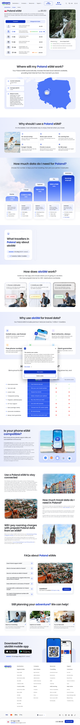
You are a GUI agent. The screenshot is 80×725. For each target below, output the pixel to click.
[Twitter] (63, 715)
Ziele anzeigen (48, 3)
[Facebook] (60, 715)
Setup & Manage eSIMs (71, 695)
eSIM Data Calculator (54, 695)
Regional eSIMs (21, 669)
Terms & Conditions (71, 680)
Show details (27, 366)
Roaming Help (52, 700)
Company (36, 666)
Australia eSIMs (20, 706)
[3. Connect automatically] (64, 294)
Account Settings (70, 692)
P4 (10, 83)
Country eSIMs (20, 686)
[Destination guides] (40, 620)
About (35, 686)
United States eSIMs (21, 689)
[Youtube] (69, 715)
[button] (25, 26)
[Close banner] (55, 348)
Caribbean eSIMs (20, 683)
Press (35, 695)
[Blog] (15, 620)
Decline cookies (40, 375)
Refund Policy (69, 678)
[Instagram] (72, 715)
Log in (68, 683)
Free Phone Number (37, 683)
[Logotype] (6, 3)
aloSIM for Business (37, 680)
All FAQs (68, 689)
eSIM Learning (53, 686)
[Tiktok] (75, 715)
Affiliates (35, 692)
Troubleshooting (70, 700)
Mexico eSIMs (19, 692)
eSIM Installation (37, 675)
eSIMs (51, 680)
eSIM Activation (37, 678)
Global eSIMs (19, 675)
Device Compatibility (54, 689)
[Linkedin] (66, 715)
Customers (70, 669)
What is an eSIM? (53, 692)
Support (69, 666)
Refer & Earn (36, 697)
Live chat (68, 672)
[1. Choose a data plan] (15, 294)
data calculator (66, 507)
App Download (36, 672)
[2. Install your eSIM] (40, 294)
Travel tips (52, 683)
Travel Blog (53, 669)
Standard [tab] (15, 21)
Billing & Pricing (70, 697)
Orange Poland (13, 82)
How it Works (37, 669)
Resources (52, 666)
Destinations (7, 7)
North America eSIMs (21, 678)
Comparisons (52, 678)
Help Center (70, 686)
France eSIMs (19, 697)
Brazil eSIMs (19, 700)
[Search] (66, 3)
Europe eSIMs (19, 672)
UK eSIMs (18, 695)
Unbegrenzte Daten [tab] (35, 21)
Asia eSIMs (19, 680)
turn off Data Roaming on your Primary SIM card (23, 542)
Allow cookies (40, 371)
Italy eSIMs (19, 703)
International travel (53, 672)
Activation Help (70, 675)
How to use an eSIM (53, 697)
